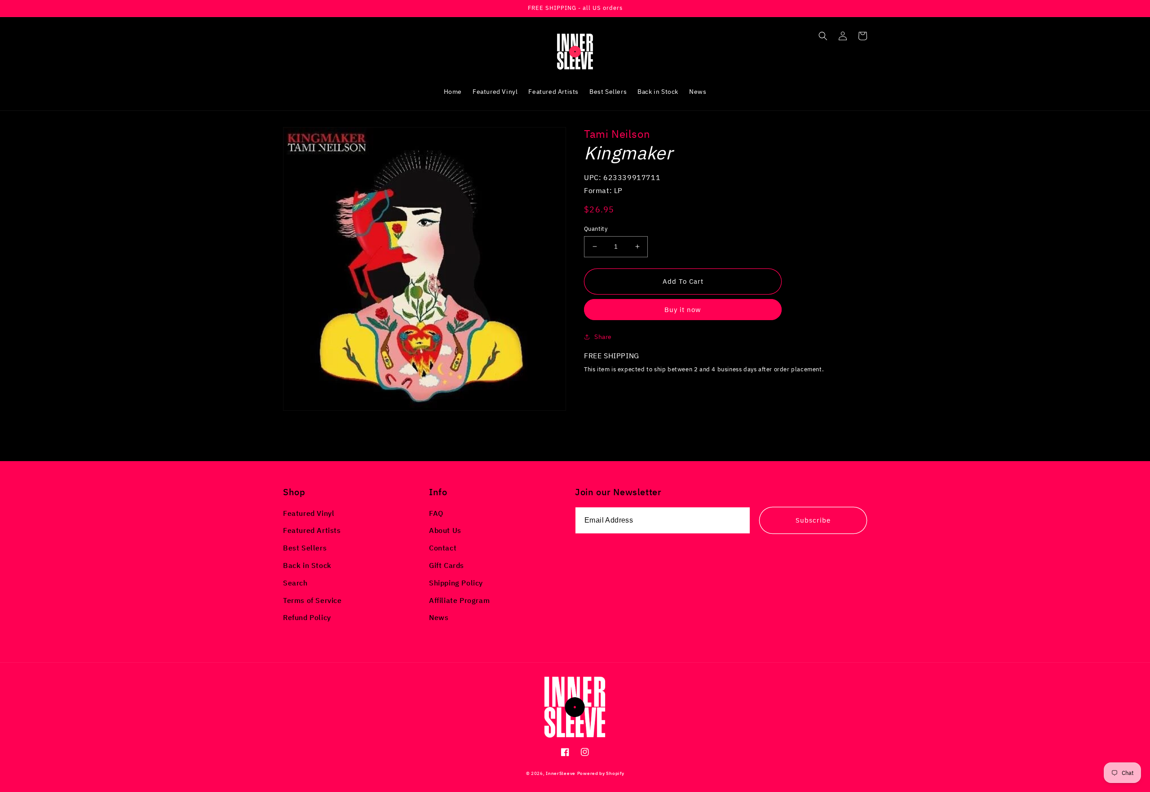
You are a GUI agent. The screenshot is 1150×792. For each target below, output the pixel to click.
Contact (442, 547)
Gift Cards (446, 565)
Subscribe (813, 520)
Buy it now (682, 309)
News (438, 617)
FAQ (436, 513)
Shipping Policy (456, 582)
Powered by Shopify (600, 773)
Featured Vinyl (308, 513)
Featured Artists (312, 530)
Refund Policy (307, 617)
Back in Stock (307, 565)
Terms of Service (312, 600)
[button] (823, 36)
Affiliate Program (459, 600)
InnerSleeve (560, 773)
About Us (445, 530)
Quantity (595, 229)
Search (295, 582)
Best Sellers (305, 547)
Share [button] (603, 337)
